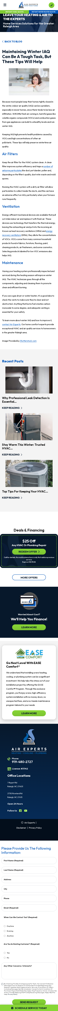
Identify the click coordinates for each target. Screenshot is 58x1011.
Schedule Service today (30, 1008)
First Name (13, 860)
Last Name (13, 870)
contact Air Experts (11, 324)
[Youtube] (25, 811)
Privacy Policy (35, 827)
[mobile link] (51, 5)
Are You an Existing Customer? (22, 944)
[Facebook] (20, 811)
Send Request (29, 1002)
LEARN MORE (29, 627)
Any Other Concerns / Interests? (18, 966)
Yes (8, 953)
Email (11, 908)
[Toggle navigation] (4, 5)
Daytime (10, 926)
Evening (10, 931)
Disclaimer (21, 827)
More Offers (29, 577)
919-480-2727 (22, 761)
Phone (6, 898)
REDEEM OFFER (28, 551)
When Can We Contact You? (20, 917)
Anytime (10, 936)
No (8, 958)
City (5, 889)
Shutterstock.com (28, 340)
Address (7, 879)
